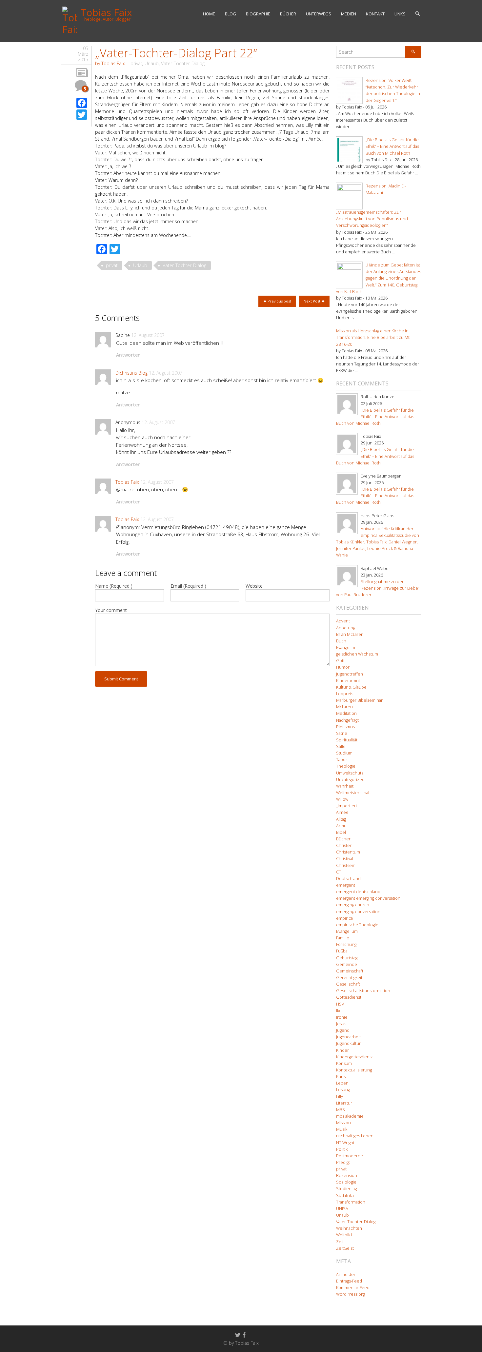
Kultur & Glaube (351, 687)
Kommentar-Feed (353, 1287)
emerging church (352, 905)
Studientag (346, 1188)
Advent (343, 621)
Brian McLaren (350, 634)
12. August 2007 (148, 335)
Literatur (344, 1103)
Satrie (341, 733)
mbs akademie (350, 1116)
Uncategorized (350, 779)
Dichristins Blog (131, 373)
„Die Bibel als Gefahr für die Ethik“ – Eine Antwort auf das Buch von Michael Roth (392, 146)
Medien (348, 14)
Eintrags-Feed (349, 1281)
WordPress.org (350, 1294)
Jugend (343, 1030)
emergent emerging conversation (368, 898)
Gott (340, 660)
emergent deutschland (358, 891)
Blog (230, 14)
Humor (343, 667)
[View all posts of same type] (82, 73)
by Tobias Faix (110, 63)
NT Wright (345, 1143)
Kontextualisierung (354, 1070)
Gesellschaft (348, 984)
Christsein (345, 865)
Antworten (128, 355)
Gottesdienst (348, 997)
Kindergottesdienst (354, 1057)
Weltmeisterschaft (353, 792)
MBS (340, 1109)
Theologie (345, 766)
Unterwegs (318, 14)
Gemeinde (346, 964)
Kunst (341, 1076)
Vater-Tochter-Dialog (183, 63)
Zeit (340, 1241)
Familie (342, 938)
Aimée (342, 812)
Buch (341, 641)
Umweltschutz (350, 773)
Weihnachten (349, 1228)
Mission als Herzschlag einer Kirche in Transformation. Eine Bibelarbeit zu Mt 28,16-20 (373, 337)
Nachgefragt (347, 720)
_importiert (346, 806)
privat (136, 63)
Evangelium (347, 931)
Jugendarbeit (348, 1037)
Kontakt (375, 14)
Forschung (346, 944)
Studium (344, 753)
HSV (340, 1004)
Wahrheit (344, 786)
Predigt (343, 1162)
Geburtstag (346, 958)
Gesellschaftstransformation (363, 990)
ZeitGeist (345, 1248)
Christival (344, 858)
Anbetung (345, 628)
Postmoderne (349, 1156)
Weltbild (344, 1235)
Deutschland (348, 878)
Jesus (341, 1024)
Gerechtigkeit (349, 977)
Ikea (340, 1010)
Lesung (343, 1089)
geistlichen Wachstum (357, 654)
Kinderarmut (348, 680)
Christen (344, 845)
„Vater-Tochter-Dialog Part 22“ (176, 53)
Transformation (350, 1202)
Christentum (348, 852)
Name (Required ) (113, 586)
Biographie (258, 14)
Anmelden (346, 1274)
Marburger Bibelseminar (359, 700)
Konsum (344, 1063)
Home (209, 14)
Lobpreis (344, 693)
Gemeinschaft (349, 971)
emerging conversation (358, 911)
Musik (341, 1129)
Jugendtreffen (349, 674)
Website (254, 586)
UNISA (342, 1208)
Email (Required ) (188, 586)
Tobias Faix (127, 482)
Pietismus (345, 727)
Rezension (346, 1175)
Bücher (288, 14)
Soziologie (346, 1182)
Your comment (111, 610)
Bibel (341, 832)
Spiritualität (346, 740)
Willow (342, 799)
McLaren (344, 707)
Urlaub (152, 63)
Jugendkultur (348, 1043)
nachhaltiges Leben (354, 1136)
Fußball (343, 951)
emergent (345, 885)
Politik (342, 1149)
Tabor (341, 759)
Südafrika (345, 1195)
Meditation (346, 713)
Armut (342, 826)
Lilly (339, 1096)
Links (400, 14)
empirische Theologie (357, 925)
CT (338, 872)
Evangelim (345, 647)
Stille (341, 746)
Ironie (342, 1017)
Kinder (342, 1050)
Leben (342, 1083)
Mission (343, 1123)
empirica (344, 918)
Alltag (341, 819)
